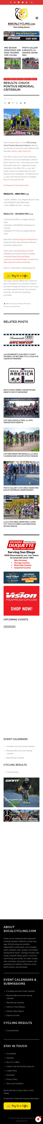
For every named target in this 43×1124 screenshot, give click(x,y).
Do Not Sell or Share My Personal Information (21, 1099)
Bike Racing (10, 303)
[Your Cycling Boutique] (21, 815)
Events (7, 79)
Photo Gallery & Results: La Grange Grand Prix (30, 51)
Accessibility (11, 1054)
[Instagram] (18, 2)
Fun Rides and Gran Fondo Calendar (20, 746)
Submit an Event (12, 1015)
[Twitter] (22, 2)
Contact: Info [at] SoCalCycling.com (20, 1066)
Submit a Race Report (15, 1011)
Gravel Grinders (21, 259)
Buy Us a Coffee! (12, 1062)
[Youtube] (26, 2)
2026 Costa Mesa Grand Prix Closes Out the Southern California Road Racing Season (20, 524)
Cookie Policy (11, 1071)
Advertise (10, 1058)
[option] (13, 58)
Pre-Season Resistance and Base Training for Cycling (12, 51)
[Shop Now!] (21, 601)
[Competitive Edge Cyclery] (21, 792)
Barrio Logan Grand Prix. (21, 151)
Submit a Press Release (15, 1007)
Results (27, 79)
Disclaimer (10, 1075)
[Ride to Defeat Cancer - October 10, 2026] (21, 33)
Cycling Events (15, 306)
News (13, 79)
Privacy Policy (11, 1079)
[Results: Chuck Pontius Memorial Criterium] (21, 122)
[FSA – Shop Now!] (21, 38)
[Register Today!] (21, 577)
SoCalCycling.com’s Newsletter (24, 239)
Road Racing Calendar (15, 758)
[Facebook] (11, 2)
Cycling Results (12, 772)
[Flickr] (14, 2)
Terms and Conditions (14, 1084)
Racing (20, 79)
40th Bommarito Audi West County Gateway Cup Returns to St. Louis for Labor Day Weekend (21, 356)
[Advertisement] (21, 845)
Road (34, 79)
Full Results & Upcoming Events (16, 185)
